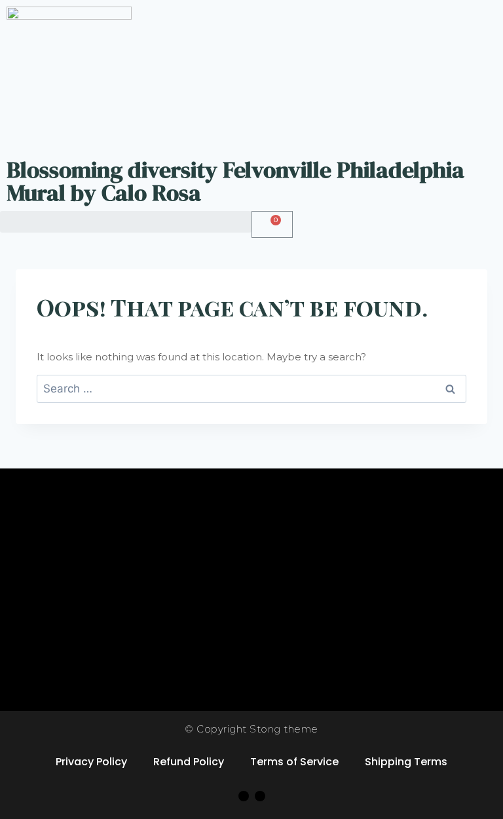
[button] (126, 222)
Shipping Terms (406, 761)
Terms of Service (294, 761)
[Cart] (272, 224)
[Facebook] (243, 796)
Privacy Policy (91, 761)
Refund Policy (188, 761)
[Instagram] (260, 796)
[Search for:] (251, 389)
